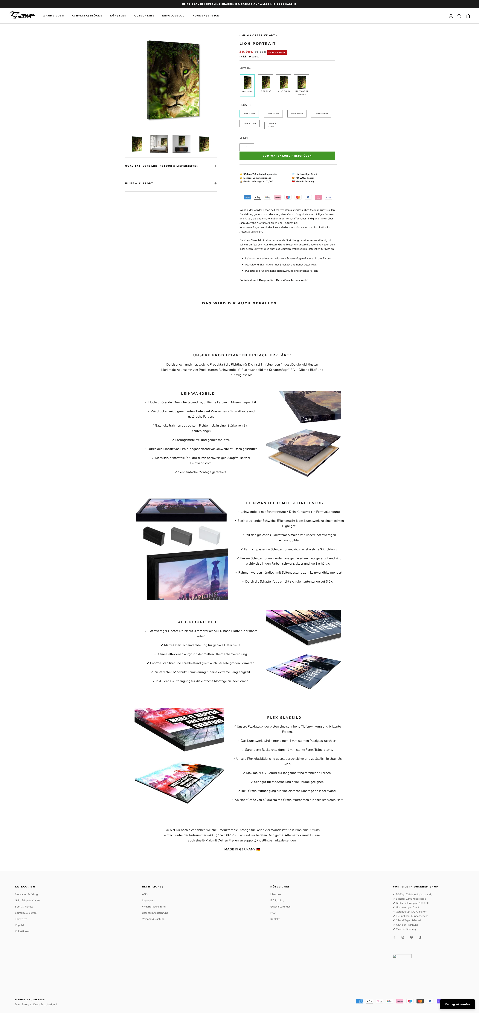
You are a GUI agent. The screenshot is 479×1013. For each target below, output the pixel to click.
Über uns (275, 894)
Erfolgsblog (173, 15)
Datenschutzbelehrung (155, 913)
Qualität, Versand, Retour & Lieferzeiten (162, 165)
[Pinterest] (411, 937)
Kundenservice (206, 15)
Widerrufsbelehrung (154, 906)
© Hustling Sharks (30, 999)
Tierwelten (21, 919)
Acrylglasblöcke (87, 15)
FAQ (273, 913)
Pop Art (19, 925)
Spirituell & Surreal (26, 913)
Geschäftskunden (280, 906)
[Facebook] (394, 937)
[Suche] (459, 16)
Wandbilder (53, 15)
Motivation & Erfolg (26, 894)
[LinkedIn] (420, 937)
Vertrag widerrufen (457, 1004)
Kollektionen (22, 931)
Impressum (148, 900)
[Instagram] (403, 937)
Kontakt (275, 919)
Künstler (118, 15)
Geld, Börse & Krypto (27, 900)
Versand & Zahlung (153, 919)
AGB (144, 894)
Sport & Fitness (24, 906)
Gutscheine (144, 15)
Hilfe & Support (139, 183)
